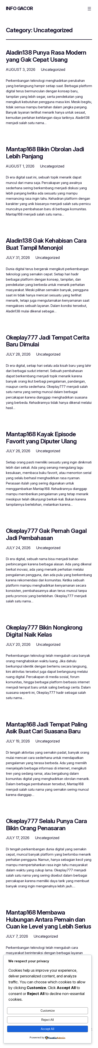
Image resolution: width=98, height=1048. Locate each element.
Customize (48, 1010)
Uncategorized (53, 69)
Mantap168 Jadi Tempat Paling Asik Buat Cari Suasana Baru (46, 728)
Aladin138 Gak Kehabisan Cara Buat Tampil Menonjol (46, 244)
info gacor (19, 8)
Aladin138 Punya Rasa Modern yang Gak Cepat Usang (46, 56)
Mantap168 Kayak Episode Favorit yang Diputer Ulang (41, 438)
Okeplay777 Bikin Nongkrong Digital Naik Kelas (44, 631)
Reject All (47, 1019)
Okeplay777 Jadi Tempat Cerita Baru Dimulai (48, 341)
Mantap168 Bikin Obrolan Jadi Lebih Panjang (45, 153)
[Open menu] (89, 8)
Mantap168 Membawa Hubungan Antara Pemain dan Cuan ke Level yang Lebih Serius (48, 919)
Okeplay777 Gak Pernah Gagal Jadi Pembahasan (46, 534)
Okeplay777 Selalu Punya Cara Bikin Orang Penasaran (46, 824)
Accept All (47, 1029)
